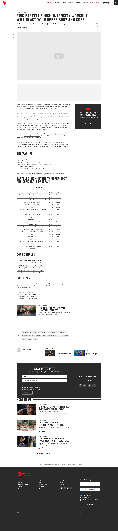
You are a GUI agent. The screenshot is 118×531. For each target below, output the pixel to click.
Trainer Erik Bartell (22, 113)
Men (38, 384)
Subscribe (88, 123)
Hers (98, 3)
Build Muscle (33, 332)
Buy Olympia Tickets (65, 480)
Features (78, 2)
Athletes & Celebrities (67, 2)
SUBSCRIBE (27, 393)
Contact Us (64, 513)
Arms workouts (25, 332)
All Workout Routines (43, 453)
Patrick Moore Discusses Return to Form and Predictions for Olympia (93, 353)
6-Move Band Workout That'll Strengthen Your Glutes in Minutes (52, 425)
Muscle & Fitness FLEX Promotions (32, 389)
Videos (40, 482)
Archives (62, 482)
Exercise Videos (43, 484)
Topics (40, 480)
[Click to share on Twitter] (97, 26)
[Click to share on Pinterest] (100, 26)
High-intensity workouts (27, 335)
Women (42, 384)
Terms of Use (71, 513)
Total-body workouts (63, 335)
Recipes (20, 488)
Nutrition (57, 2)
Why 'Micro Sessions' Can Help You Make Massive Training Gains (54, 407)
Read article (42, 317)
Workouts (49, 2)
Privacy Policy (79, 513)
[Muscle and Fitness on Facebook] (80, 385)
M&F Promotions (28, 386)
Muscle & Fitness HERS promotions (32, 387)
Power (44, 335)
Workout (35, 339)
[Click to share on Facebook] (13, 34)
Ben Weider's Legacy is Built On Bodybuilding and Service (63, 353)
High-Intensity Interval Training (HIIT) (57, 332)
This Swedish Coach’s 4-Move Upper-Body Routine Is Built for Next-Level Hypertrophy (53, 440)
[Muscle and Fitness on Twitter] (84, 385)
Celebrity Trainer (42, 332)
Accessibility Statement (96, 513)
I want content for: (26, 384)
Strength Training (52, 335)
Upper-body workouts (26, 339)
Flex (91, 3)
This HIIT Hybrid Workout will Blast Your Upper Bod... (52, 308)
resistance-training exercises (32, 135)
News (57, 350)
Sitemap (62, 484)
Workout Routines (21, 12)
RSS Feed (41, 488)
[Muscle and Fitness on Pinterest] (94, 385)
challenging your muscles (37, 106)
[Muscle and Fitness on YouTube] (89, 385)
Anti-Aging (85, 2)
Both (35, 384)
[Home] (4, 4)
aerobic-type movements (56, 134)
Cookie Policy (86, 513)
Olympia (106, 2)
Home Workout (38, 335)
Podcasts (41, 486)
